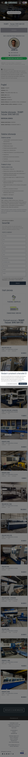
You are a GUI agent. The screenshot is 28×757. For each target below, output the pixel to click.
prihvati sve (23, 383)
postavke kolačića (12, 383)
